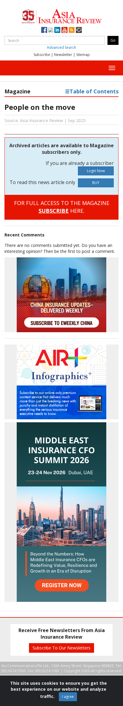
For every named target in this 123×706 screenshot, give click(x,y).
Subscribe (41, 54)
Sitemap (83, 54)
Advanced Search (61, 47)
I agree (68, 696)
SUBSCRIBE (54, 210)
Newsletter (63, 54)
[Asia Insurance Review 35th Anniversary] (61, 15)
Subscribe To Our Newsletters (61, 648)
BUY (95, 182)
